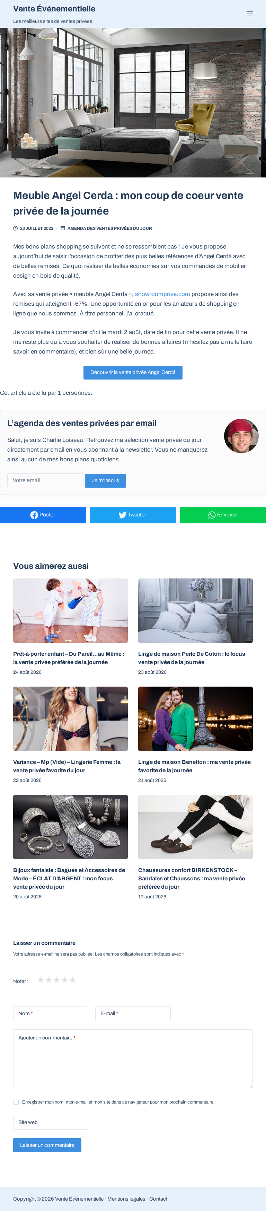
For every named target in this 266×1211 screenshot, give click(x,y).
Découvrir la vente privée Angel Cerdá (133, 372)
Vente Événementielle (54, 9)
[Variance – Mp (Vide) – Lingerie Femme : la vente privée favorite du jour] (70, 719)
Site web (28, 1122)
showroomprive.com (162, 294)
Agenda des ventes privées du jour (110, 228)
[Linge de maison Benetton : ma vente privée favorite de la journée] (195, 719)
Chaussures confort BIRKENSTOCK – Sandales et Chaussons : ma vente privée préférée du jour (191, 878)
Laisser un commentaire (47, 1145)
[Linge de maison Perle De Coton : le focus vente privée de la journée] (195, 610)
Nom (25, 1013)
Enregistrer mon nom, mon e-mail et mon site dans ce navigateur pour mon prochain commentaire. (118, 1102)
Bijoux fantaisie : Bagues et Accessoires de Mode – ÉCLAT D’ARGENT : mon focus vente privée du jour (69, 878)
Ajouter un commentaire (47, 1037)
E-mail (109, 1013)
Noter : (20, 981)
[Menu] (250, 14)
